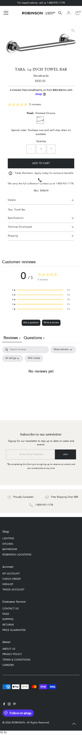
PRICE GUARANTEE (14, 630)
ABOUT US (8, 649)
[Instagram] (9, 705)
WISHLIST (7, 584)
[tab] (34, 339)
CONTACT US (10, 608)
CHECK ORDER (11, 579)
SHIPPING (8, 619)
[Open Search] (60, 13)
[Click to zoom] (73, 30)
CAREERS (8, 665)
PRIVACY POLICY (12, 654)
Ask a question (31, 322)
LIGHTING (8, 538)
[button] (41, 290)
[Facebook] (4, 705)
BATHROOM (9, 549)
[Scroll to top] (74, 724)
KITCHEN (7, 544)
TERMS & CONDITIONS (16, 660)
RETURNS (8, 625)
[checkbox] (34, 358)
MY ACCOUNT (11, 573)
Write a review (51, 322)
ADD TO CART (41, 163)
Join (65, 454)
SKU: (36, 190)
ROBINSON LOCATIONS (16, 554)
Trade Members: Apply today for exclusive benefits (44, 173)
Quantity (41, 141)
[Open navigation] (6, 13)
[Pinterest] (14, 705)
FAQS (5, 614)
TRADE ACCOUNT (13, 589)
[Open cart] (77, 13)
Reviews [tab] (12, 338)
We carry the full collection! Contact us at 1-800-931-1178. (41, 183)
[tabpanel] (41, 380)
